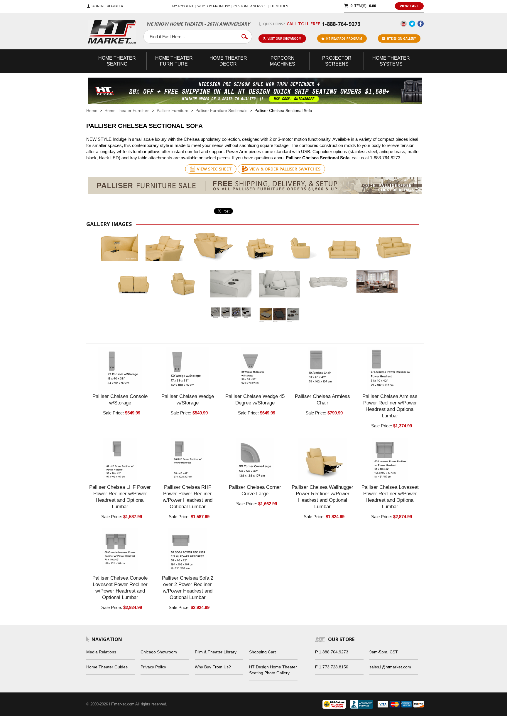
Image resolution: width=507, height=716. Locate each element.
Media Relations (101, 652)
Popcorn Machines (282, 61)
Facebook (421, 24)
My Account (183, 6)
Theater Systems (391, 61)
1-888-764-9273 (341, 23)
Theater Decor (228, 61)
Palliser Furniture (172, 110)
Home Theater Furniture (127, 110)
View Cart (409, 6)
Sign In (98, 6)
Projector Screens (336, 61)
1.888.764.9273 (333, 652)
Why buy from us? (213, 6)
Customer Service (250, 6)
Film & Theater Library (215, 652)
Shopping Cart (262, 652)
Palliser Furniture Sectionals (221, 110)
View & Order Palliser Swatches (284, 169)
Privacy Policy (153, 667)
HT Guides (279, 6)
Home (91, 110)
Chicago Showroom (159, 652)
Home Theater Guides (107, 667)
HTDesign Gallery (401, 38)
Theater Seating (117, 61)
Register (115, 6)
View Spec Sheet (214, 169)
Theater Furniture (174, 61)
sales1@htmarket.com (390, 667)
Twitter (412, 24)
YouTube (403, 24)
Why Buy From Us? (213, 667)
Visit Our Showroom (284, 38)
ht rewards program (344, 38)
